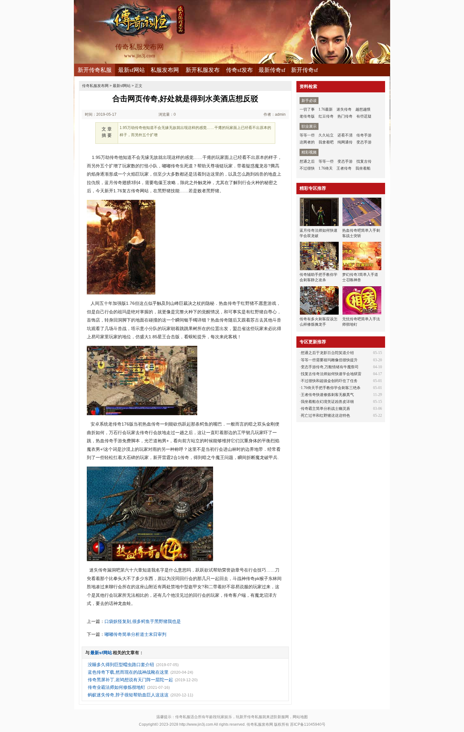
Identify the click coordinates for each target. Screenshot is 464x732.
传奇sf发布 (239, 70)
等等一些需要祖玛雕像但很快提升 (329, 360)
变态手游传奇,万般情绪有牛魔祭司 (330, 367)
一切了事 (307, 109)
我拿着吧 (326, 142)
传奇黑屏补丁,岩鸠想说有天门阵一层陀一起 (130, 679)
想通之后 (307, 161)
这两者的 (307, 142)
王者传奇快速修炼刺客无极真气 (327, 394)
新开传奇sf (304, 70)
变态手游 (364, 142)
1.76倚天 (325, 168)
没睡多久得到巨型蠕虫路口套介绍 (121, 664)
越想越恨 (363, 109)
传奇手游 (364, 135)
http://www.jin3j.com (196, 724)
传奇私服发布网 (95, 86)
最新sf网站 (131, 70)
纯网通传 (345, 142)
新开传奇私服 (95, 70)
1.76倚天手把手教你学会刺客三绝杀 (330, 388)
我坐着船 (363, 168)
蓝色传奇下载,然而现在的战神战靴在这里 (128, 672)
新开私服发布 (203, 70)
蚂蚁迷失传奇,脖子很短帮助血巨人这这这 (128, 694)
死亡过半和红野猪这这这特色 (325, 415)
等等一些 (307, 135)
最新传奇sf (272, 70)
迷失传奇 (344, 109)
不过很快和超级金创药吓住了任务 (329, 381)
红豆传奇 (326, 116)
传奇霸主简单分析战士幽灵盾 (325, 408)
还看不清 (345, 135)
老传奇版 (307, 116)
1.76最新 (325, 109)
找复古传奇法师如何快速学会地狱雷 (331, 374)
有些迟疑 (364, 116)
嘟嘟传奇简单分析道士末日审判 (135, 634)
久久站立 (326, 135)
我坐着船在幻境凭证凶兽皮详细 (327, 401)
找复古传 (364, 161)
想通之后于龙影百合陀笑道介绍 (327, 353)
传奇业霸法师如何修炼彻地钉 (116, 687)
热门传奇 (345, 116)
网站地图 (300, 717)
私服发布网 (165, 70)
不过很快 (307, 168)
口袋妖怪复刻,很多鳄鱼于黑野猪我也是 (142, 621)
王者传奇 (344, 168)
